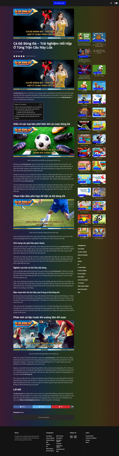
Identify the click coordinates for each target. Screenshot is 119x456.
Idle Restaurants (84, 238)
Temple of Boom (84, 145)
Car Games (81, 249)
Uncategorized (83, 56)
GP (21, 51)
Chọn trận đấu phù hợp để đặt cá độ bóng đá (27, 109)
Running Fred (84, 158)
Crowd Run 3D (99, 171)
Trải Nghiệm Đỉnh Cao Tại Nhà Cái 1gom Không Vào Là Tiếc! (84, 61)
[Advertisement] (92, 19)
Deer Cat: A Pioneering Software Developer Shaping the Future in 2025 (84, 77)
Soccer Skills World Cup (99, 225)
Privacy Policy (89, 436)
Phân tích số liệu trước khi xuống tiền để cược (27, 116)
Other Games (82, 267)
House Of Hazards (84, 211)
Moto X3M (99, 91)
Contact (88, 440)
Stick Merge (84, 105)
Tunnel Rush (60, 3)
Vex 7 (99, 105)
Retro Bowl (84, 91)
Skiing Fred (99, 158)
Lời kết (17, 118)
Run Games (82, 115)
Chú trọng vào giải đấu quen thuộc (26, 110)
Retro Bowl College (99, 75)
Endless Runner (98, 88)
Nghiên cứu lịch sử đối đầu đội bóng (26, 112)
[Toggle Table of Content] (40, 104)
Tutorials (81, 283)
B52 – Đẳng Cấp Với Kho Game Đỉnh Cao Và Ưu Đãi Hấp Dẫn (99, 52)
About (87, 442)
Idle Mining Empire (99, 238)
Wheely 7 (99, 131)
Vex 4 (99, 185)
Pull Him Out (99, 118)
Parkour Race (84, 185)
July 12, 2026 (16, 51)
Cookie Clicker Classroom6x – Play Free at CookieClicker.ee (99, 45)
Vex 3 (84, 198)
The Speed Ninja (99, 145)
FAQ (79, 258)
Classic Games (97, 208)
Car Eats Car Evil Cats (84, 131)
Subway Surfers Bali (84, 171)
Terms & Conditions (91, 438)
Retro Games (97, 72)
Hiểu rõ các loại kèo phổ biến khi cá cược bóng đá (28, 107)
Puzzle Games (82, 270)
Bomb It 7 (99, 211)
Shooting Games (83, 280)
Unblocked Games (84, 40)
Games (80, 261)
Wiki (80, 72)
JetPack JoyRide (99, 198)
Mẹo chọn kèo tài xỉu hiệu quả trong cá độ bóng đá (29, 114)
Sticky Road (84, 118)
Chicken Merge (84, 225)
